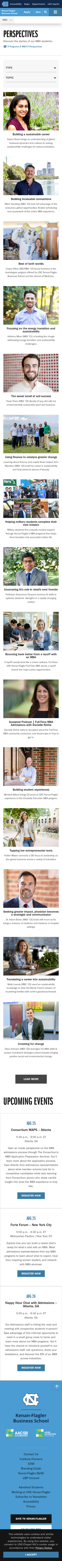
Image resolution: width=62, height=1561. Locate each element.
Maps (27, 3)
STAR (31, 1464)
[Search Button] (45, 12)
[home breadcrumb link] (5, 47)
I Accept (31, 1554)
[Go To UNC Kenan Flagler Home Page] (31, 1408)
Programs (14, 46)
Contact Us (31, 1454)
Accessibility (16, 3)
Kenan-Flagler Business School (9, 12)
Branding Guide (31, 1468)
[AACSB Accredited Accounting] (46, 1433)
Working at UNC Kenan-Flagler (31, 1492)
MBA (24, 46)
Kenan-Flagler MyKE (31, 1473)
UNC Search (53, 3)
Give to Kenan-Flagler (31, 1518)
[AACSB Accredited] (17, 1433)
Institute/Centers (31, 1459)
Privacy (31, 1506)
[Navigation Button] (55, 12)
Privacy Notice (44, 1547)
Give (38, 12)
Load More (31, 1079)
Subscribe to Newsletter (31, 1497)
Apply (27, 12)
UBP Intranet (31, 1478)
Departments (38, 3)
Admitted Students (31, 1487)
